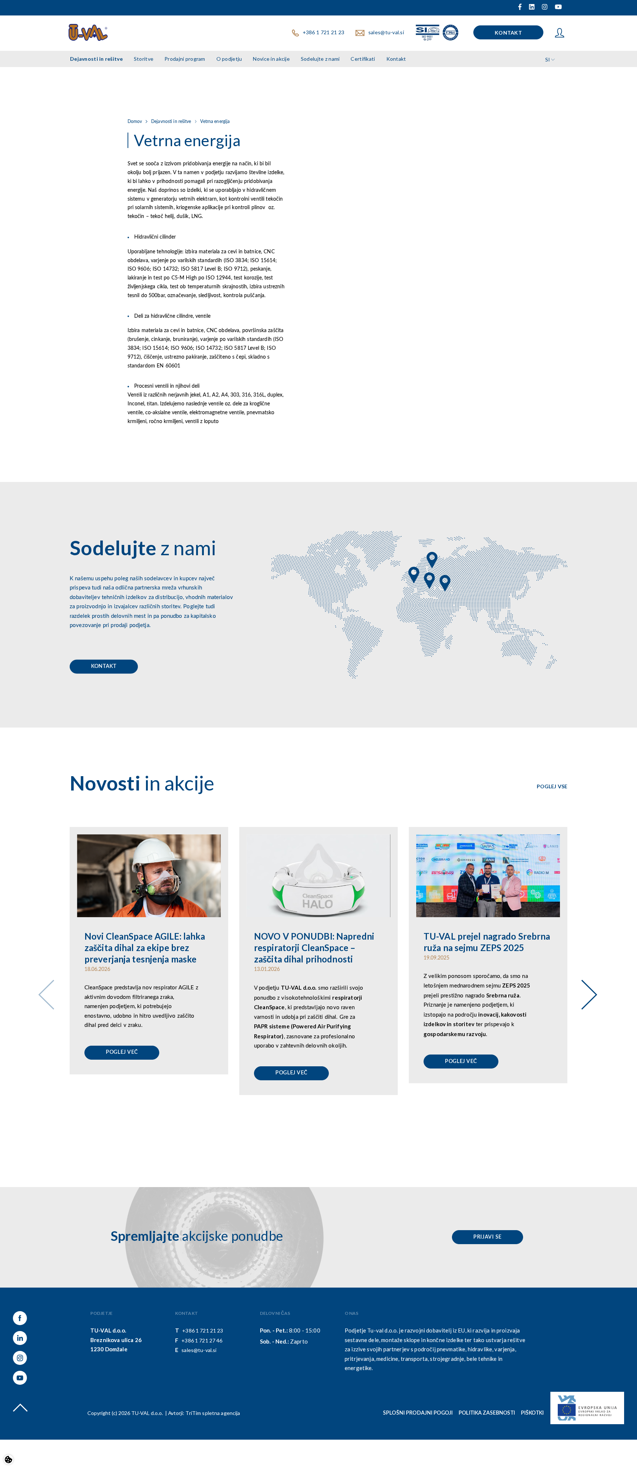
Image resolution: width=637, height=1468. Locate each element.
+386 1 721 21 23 (323, 32)
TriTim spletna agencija (212, 1413)
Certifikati (363, 59)
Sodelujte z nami (320, 59)
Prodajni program (184, 59)
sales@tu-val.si (386, 32)
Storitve (143, 59)
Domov (135, 121)
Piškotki (532, 1413)
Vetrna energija (215, 121)
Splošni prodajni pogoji (418, 1413)
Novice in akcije (271, 59)
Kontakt (508, 32)
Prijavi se (487, 1237)
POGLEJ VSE (552, 786)
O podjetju (229, 59)
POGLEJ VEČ (122, 1052)
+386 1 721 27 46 (201, 1340)
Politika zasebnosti (487, 1413)
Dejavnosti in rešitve (96, 59)
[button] (586, 985)
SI (547, 59)
